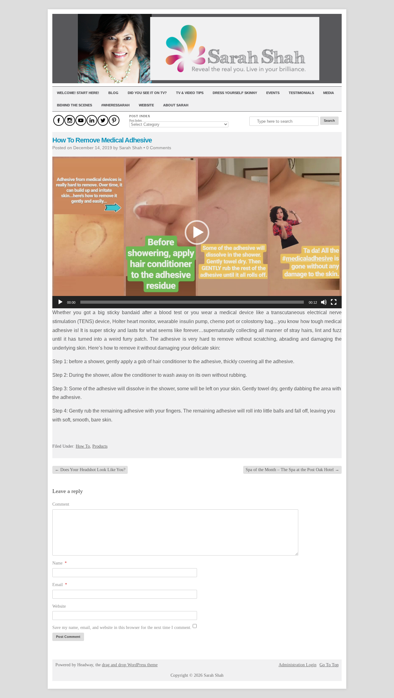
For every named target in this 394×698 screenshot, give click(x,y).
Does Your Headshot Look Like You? (90, 469)
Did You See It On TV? (147, 93)
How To (83, 446)
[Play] (60, 302)
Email (59, 584)
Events (272, 93)
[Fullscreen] (334, 302)
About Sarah (175, 105)
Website (146, 105)
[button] (197, 232)
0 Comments (158, 147)
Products (99, 446)
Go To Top (329, 665)
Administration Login (297, 665)
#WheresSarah (115, 105)
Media (328, 93)
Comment (60, 504)
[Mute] (324, 302)
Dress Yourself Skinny (235, 93)
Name (59, 563)
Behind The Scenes (74, 105)
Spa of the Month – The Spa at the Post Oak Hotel (292, 469)
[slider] (192, 302)
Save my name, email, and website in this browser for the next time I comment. (121, 627)
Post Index (135, 120)
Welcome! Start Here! (78, 93)
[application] (197, 232)
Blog (113, 93)
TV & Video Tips (189, 93)
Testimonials (301, 93)
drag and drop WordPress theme (130, 665)
